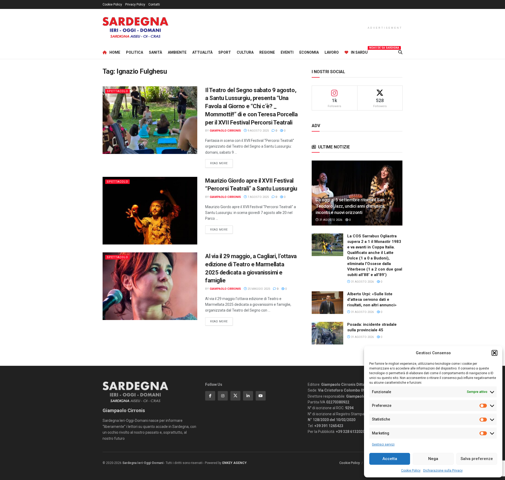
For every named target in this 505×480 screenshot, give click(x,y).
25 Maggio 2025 (258, 289)
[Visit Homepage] (135, 27)
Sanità (155, 52)
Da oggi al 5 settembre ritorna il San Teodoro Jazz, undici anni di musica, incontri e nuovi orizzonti (350, 206)
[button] (494, 353)
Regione (267, 52)
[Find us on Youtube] (261, 396)
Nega (433, 458)
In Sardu (359, 51)
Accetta (389, 458)
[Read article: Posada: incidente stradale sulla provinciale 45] (327, 333)
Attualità (202, 52)
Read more (221, 163)
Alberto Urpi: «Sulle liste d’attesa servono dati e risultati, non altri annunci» (372, 299)
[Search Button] (400, 52)
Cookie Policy (411, 470)
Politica (134, 52)
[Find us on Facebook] (210, 396)
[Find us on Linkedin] (248, 396)
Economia (309, 52)
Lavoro (332, 52)
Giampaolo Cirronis (225, 130)
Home (114, 52)
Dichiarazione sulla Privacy (443, 470)
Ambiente (177, 52)
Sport (224, 52)
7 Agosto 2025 (258, 197)
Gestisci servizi (383, 444)
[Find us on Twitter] (235, 396)
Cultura (245, 52)
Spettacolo (117, 91)
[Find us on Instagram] (223, 396)
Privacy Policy (135, 4)
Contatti (154, 4)
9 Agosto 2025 (258, 130)
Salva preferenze (477, 458)
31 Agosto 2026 (330, 220)
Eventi (287, 52)
